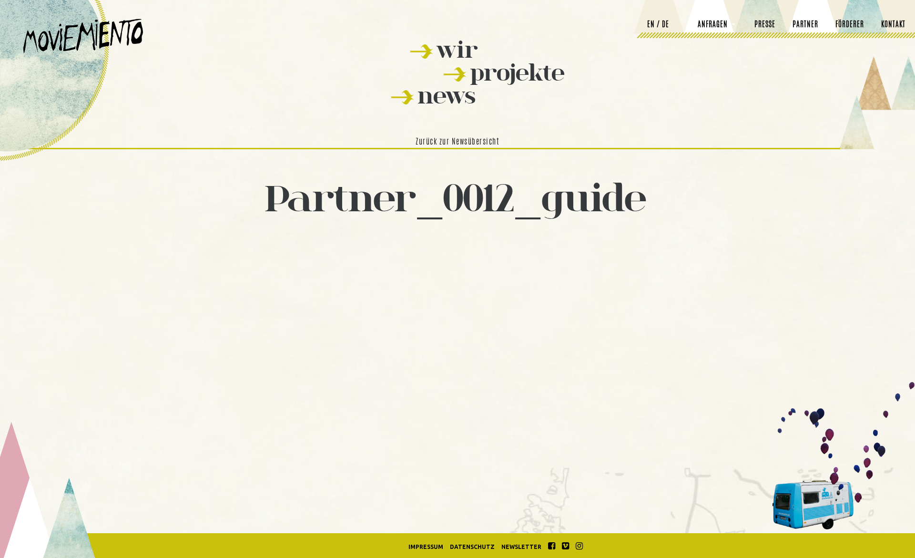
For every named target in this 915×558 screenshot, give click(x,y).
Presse (764, 25)
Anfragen (713, 25)
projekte (517, 72)
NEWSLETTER (521, 547)
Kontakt (893, 25)
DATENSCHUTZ (472, 547)
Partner (805, 25)
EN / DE (658, 25)
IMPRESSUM (425, 547)
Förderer (849, 25)
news (446, 95)
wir (457, 49)
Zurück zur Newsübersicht (457, 142)
